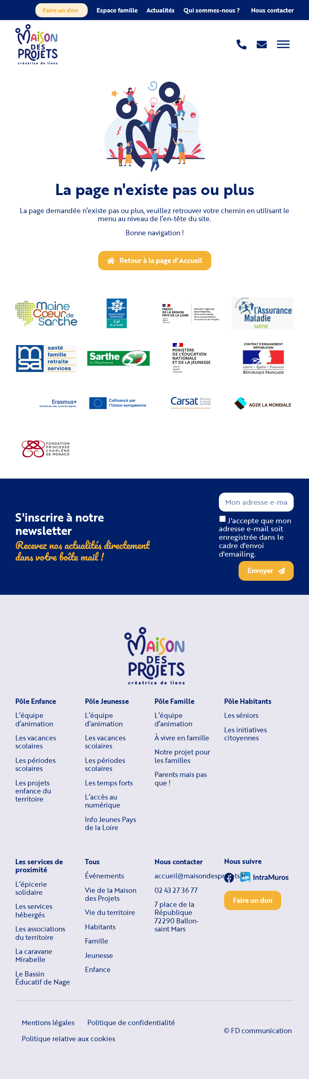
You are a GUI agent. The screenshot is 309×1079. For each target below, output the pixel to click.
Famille (96, 941)
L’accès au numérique (102, 801)
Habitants (100, 927)
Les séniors (241, 715)
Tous (92, 862)
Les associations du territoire (40, 933)
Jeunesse (99, 956)
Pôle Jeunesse (107, 701)
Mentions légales (48, 1022)
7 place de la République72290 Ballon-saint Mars (176, 916)
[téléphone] (242, 44)
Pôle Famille (174, 701)
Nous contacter (272, 10)
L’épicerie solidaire (31, 888)
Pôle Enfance (35, 701)
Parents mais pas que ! (180, 779)
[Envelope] (262, 44)
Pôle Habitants (248, 701)
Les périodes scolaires (35, 764)
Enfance (98, 970)
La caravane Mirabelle (33, 955)
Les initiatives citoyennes (245, 734)
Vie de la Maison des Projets (110, 894)
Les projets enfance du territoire (33, 791)
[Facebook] (229, 878)
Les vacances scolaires (35, 742)
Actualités (160, 10)
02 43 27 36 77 (176, 890)
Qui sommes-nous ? (211, 10)
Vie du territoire (110, 912)
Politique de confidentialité (131, 1022)
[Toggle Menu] (283, 44)
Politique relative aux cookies (68, 1039)
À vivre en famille (181, 738)
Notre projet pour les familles (182, 756)
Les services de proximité (39, 866)
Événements (104, 876)
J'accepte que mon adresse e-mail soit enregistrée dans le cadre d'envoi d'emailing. (255, 537)
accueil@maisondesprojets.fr (182, 876)
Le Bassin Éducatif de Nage (42, 978)
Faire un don (60, 10)
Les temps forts (109, 783)
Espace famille (117, 10)
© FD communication (258, 1031)
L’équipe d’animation (34, 719)
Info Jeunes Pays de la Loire (110, 824)
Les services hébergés (33, 910)
